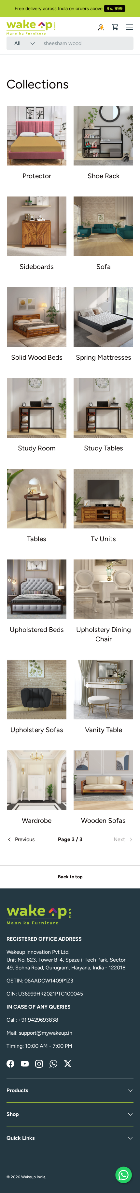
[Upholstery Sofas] (36, 689)
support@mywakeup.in (45, 1033)
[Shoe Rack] (103, 135)
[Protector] (36, 135)
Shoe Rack (103, 176)
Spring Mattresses (103, 357)
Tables (36, 539)
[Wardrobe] (36, 780)
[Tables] (36, 498)
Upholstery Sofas (36, 730)
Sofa (103, 266)
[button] (115, 27)
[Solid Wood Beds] (36, 317)
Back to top (70, 877)
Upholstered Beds (37, 629)
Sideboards (37, 266)
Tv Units (103, 539)
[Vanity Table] (103, 689)
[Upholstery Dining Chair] (103, 589)
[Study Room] (36, 408)
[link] (112, 839)
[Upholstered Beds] (36, 589)
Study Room (37, 448)
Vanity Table (103, 730)
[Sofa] (103, 226)
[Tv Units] (103, 498)
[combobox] (70, 43)
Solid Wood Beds (37, 357)
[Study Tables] (103, 408)
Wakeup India (33, 1177)
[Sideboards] (36, 226)
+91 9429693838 (38, 1020)
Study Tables (103, 448)
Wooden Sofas (103, 820)
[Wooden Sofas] (103, 780)
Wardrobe (36, 820)
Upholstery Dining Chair (103, 634)
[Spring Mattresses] (103, 317)
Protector (36, 176)
